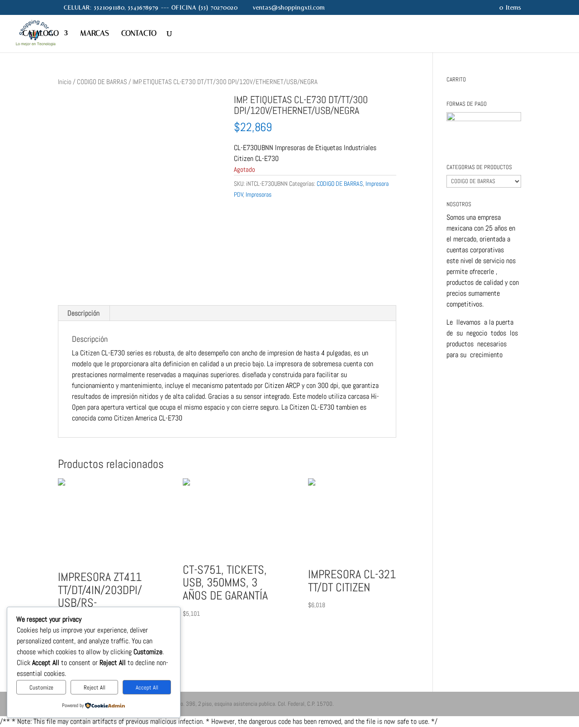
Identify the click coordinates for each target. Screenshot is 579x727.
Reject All (94, 687)
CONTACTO (139, 34)
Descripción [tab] (83, 313)
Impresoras (258, 194)
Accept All (147, 687)
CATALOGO (41, 34)
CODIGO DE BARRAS (102, 82)
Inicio (64, 82)
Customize (41, 687)
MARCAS (94, 34)
